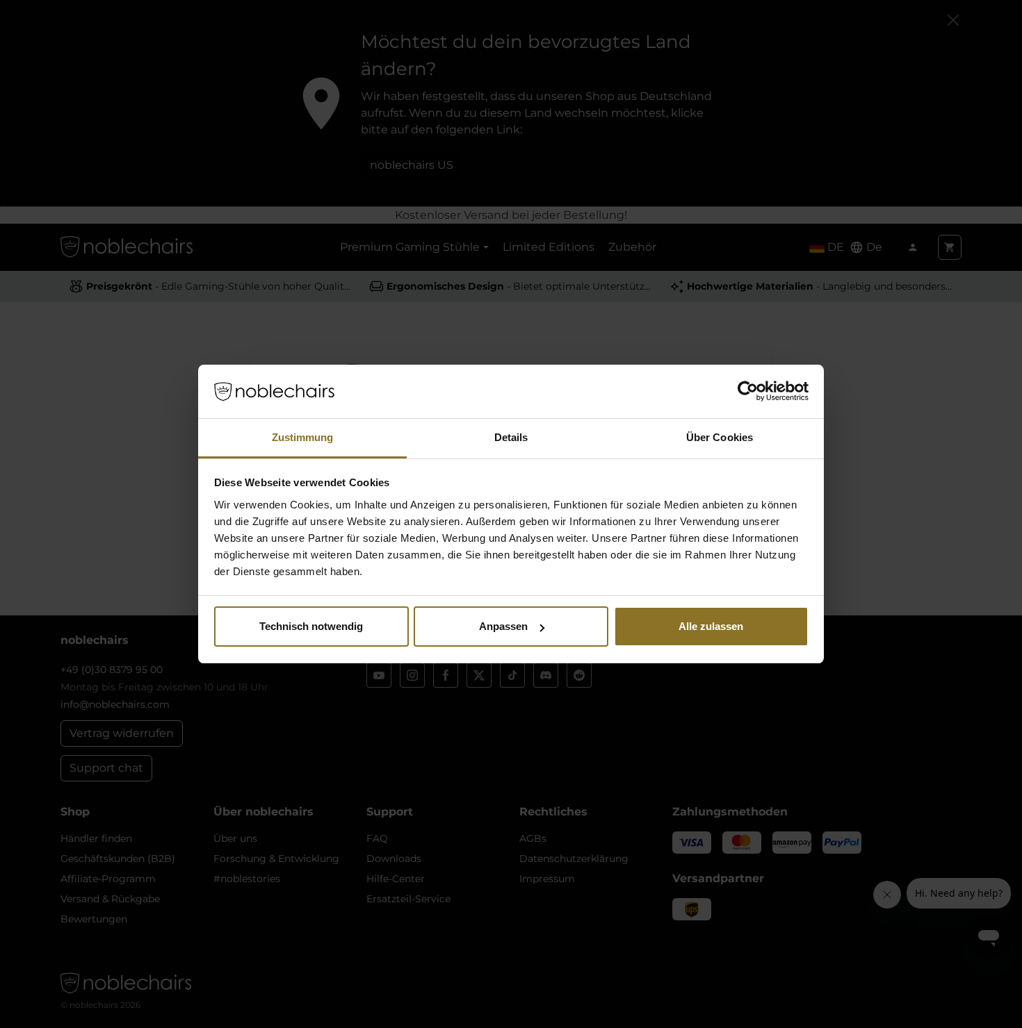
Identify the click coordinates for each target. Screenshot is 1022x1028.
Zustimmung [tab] (303, 437)
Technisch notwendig (311, 626)
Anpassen (503, 626)
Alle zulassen (711, 626)
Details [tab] (511, 437)
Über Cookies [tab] (719, 437)
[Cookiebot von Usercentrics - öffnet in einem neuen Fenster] (748, 391)
